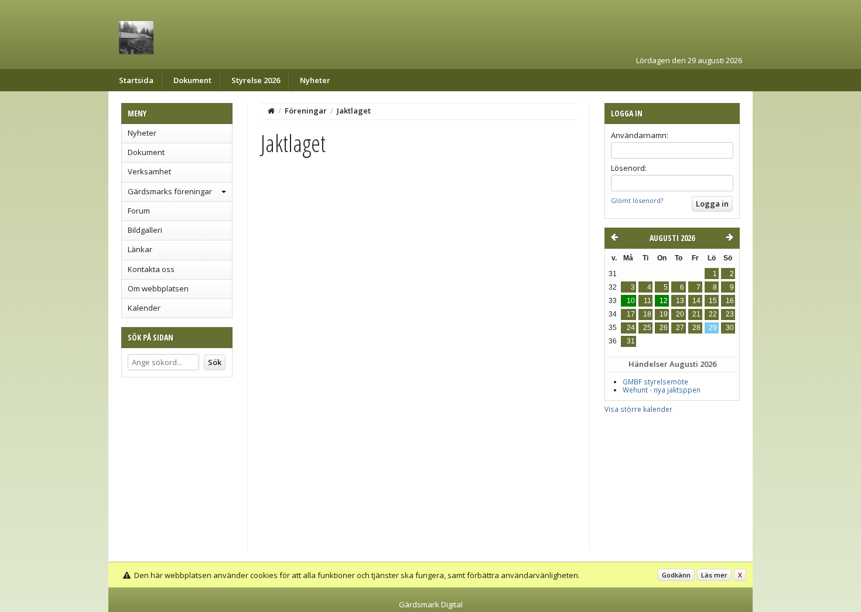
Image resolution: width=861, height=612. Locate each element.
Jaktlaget (354, 110)
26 (664, 327)
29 (713, 327)
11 (647, 300)
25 (647, 327)
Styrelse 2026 (255, 80)
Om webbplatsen (158, 288)
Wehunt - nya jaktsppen (662, 390)
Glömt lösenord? (637, 200)
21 (696, 314)
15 (713, 300)
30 (730, 327)
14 (696, 300)
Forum (139, 210)
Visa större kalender (638, 409)
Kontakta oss (151, 269)
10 (631, 300)
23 (730, 314)
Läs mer (714, 574)
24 (631, 327)
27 (680, 327)
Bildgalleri (145, 230)
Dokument (192, 80)
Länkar (140, 249)
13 (680, 300)
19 (664, 314)
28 (696, 327)
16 (730, 300)
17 (631, 314)
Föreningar (306, 110)
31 (631, 341)
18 (647, 314)
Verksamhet (149, 171)
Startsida (136, 80)
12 (664, 300)
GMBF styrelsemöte (655, 381)
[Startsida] (271, 110)
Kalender (144, 307)
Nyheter (315, 80)
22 (713, 314)
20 (680, 314)
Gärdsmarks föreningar (170, 191)
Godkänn (676, 574)
